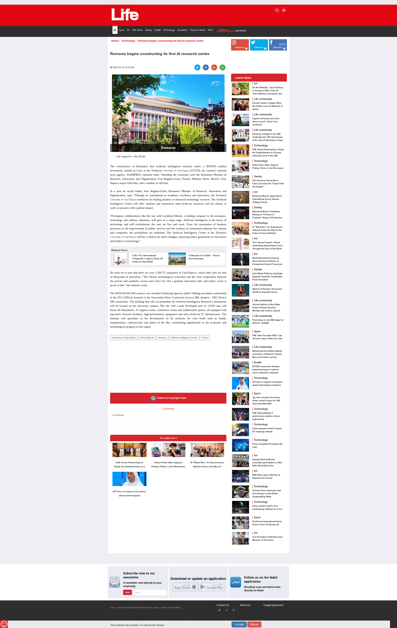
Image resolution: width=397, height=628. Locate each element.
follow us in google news (171, 398)
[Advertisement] (168, 368)
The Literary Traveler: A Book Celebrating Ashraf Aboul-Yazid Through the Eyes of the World (267, 245)
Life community (263, 99)
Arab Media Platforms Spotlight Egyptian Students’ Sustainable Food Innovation (267, 276)
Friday (140, 170)
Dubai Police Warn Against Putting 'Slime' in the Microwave (267, 166)
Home (114, 41)
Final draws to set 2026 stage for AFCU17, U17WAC (267, 321)
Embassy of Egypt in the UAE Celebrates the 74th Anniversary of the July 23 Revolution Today (267, 137)
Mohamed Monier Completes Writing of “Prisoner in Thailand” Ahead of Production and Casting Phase (267, 216)
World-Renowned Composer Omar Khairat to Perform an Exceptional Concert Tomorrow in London (267, 262)
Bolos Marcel (147, 337)
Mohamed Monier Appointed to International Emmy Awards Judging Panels (267, 199)
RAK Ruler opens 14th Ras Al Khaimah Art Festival (266, 476)
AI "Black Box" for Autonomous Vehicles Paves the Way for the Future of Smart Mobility (267, 230)
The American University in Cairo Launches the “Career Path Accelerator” (268, 183)
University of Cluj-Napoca (176, 170)
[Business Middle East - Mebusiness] (125, 14)
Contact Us (223, 605)
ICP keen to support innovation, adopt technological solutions (267, 383)
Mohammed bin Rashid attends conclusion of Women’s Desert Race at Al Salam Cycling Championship (267, 355)
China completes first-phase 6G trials (267, 445)
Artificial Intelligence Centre (184, 337)
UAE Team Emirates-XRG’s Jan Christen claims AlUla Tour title (267, 337)
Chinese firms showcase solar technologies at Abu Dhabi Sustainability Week (266, 493)
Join (127, 592)
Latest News (243, 77)
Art (255, 83)
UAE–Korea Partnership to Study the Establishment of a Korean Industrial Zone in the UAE (268, 152)
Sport (257, 331)
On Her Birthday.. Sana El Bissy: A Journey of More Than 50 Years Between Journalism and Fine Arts (267, 92)
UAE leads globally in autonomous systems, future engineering (266, 416)
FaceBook (118, 415)
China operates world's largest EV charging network (266, 430)
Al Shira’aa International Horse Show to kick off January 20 (267, 523)
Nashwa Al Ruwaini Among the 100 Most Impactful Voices (267, 290)
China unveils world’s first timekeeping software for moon (267, 507)
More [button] (210, 30)
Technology (128, 41)
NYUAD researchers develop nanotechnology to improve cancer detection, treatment (265, 369)
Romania (189, 297)
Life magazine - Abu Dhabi (130, 156)
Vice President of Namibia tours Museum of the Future (267, 538)
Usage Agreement (273, 605)
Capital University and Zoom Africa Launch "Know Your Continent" (266, 121)
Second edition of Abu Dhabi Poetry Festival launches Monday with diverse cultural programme (266, 309)
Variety (258, 176)
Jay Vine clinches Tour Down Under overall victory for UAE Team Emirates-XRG (266, 400)
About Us (245, 605)
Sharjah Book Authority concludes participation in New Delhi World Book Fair (267, 462)
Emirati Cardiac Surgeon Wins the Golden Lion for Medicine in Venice (267, 106)
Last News (240, 30)
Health (257, 362)
